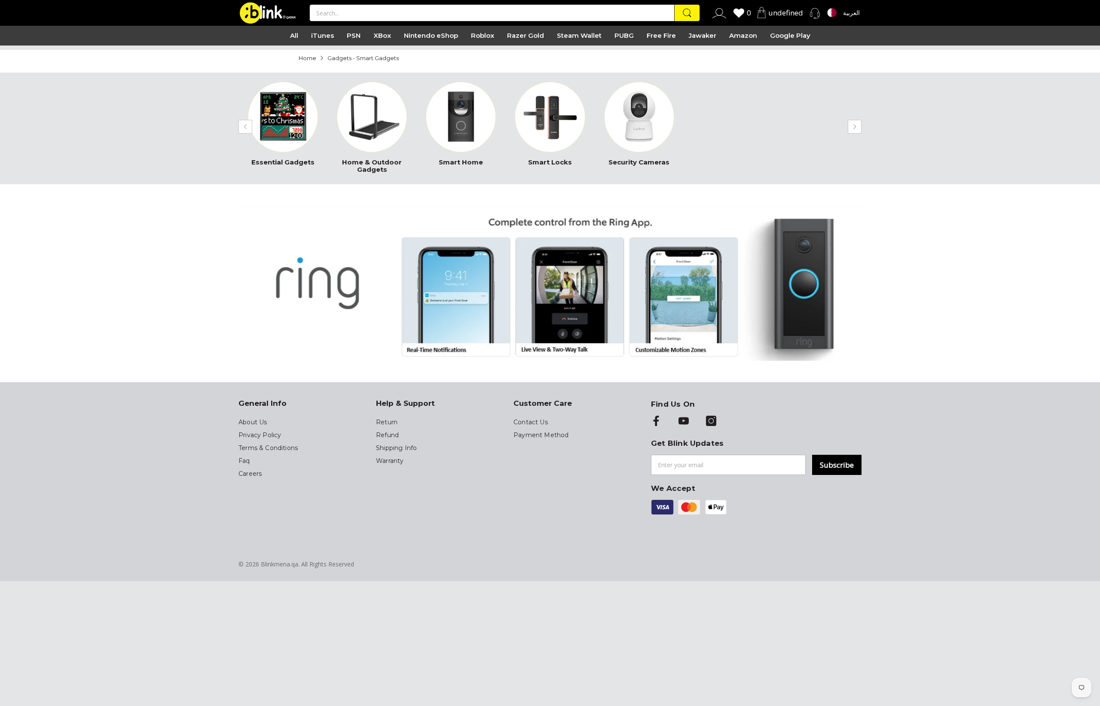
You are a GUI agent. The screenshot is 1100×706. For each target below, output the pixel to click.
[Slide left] (245, 127)
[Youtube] (683, 422)
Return (386, 422)
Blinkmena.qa (279, 564)
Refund (387, 435)
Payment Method (540, 435)
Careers (250, 474)
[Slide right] (855, 127)
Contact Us (530, 422)
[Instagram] (711, 422)
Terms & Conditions (268, 448)
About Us (252, 422)
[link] (282, 126)
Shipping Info (396, 448)
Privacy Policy (259, 435)
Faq (244, 461)
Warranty (389, 461)
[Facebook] (656, 422)
